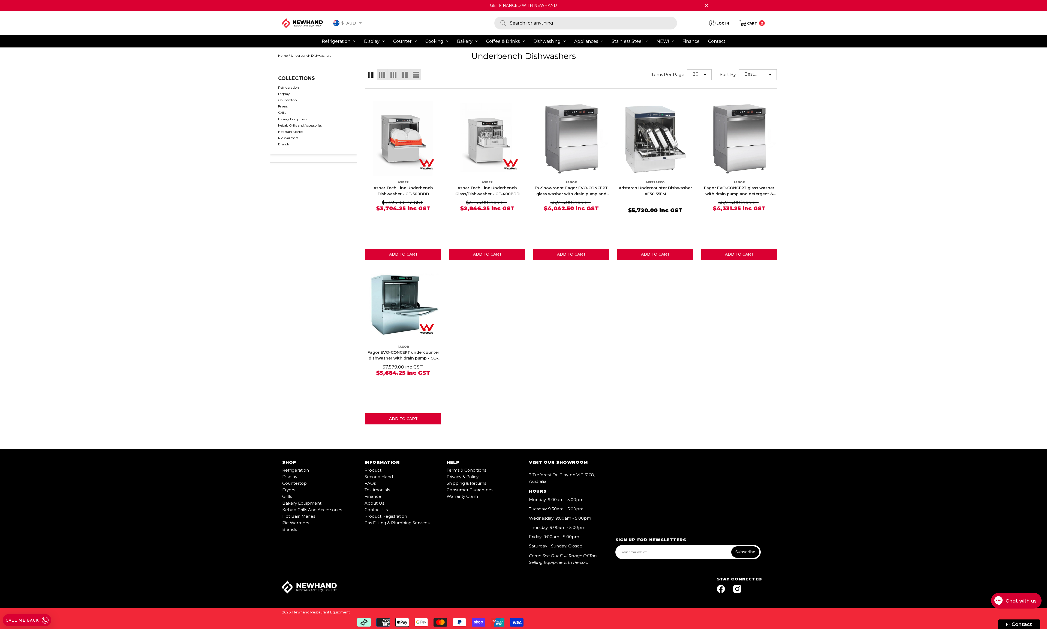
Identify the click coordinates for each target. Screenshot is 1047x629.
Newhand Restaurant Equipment (321, 612)
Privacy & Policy (463, 476)
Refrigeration (295, 470)
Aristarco (655, 182)
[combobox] (593, 23)
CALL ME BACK (22, 620)
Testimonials (377, 489)
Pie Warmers (295, 522)
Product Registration (386, 516)
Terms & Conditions (466, 470)
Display (289, 476)
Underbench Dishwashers (311, 55)
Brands (289, 529)
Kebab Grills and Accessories (312, 509)
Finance (373, 496)
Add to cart (487, 254)
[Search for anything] (585, 23)
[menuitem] (313, 87)
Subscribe (745, 551)
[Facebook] (721, 589)
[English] (336, 23)
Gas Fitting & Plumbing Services (397, 522)
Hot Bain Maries (298, 516)
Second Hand (379, 476)
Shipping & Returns (466, 483)
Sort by (728, 74)
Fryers (288, 489)
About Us (374, 503)
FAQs (370, 483)
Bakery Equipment (301, 503)
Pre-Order (403, 254)
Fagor (571, 182)
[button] (360, 23)
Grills (287, 496)
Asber (403, 182)
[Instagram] (737, 589)
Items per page (667, 74)
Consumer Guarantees (470, 489)
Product (373, 470)
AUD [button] (348, 22)
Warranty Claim (462, 496)
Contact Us (376, 509)
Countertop (294, 483)
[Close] (706, 5)
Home (283, 56)
